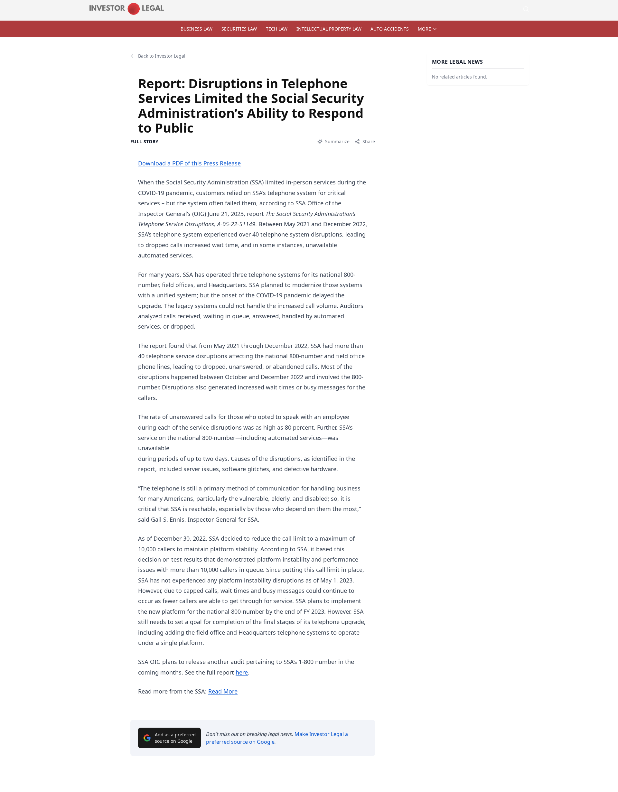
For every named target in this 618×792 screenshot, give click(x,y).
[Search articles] (526, 9)
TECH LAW (276, 29)
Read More (223, 691)
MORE (424, 29)
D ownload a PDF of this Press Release (189, 163)
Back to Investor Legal (161, 56)
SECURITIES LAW (239, 29)
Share (368, 141)
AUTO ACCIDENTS (389, 29)
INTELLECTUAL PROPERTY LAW (328, 29)
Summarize (337, 141)
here (242, 672)
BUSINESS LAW (196, 29)
